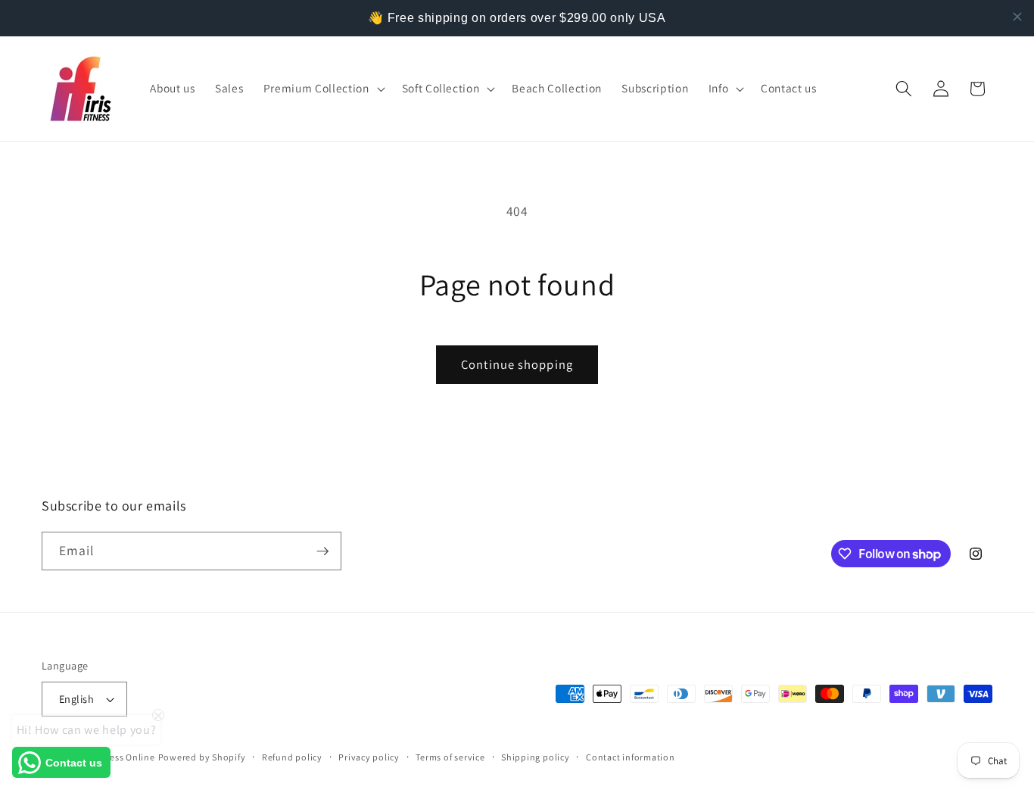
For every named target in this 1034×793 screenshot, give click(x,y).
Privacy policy (369, 757)
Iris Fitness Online (115, 757)
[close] (1017, 16)
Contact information (630, 757)
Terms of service (450, 757)
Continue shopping (517, 364)
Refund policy (292, 757)
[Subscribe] (322, 551)
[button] (323, 88)
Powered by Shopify (202, 757)
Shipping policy (535, 757)
